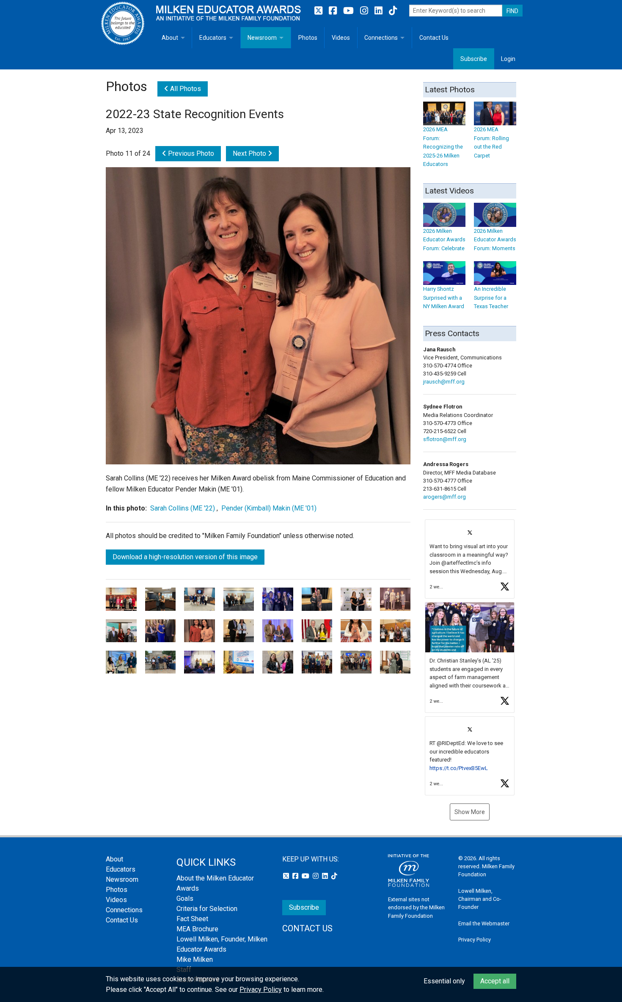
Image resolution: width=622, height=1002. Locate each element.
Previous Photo (190, 153)
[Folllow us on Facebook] (334, 11)
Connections (381, 37)
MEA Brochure (197, 929)
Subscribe (473, 58)
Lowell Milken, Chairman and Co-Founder (479, 899)
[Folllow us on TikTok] (393, 11)
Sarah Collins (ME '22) (182, 508)
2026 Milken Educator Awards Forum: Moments (495, 239)
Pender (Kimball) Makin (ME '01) (269, 508)
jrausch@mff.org (444, 381)
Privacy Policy (474, 939)
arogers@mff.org (444, 497)
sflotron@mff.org (444, 439)
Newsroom (262, 37)
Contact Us (434, 37)
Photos (307, 37)
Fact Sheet (192, 919)
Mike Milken (194, 959)
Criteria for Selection (206, 909)
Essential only (444, 981)
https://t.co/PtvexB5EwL (458, 768)
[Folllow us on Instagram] (365, 11)
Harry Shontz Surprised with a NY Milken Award (443, 297)
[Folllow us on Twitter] (319, 11)
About (170, 37)
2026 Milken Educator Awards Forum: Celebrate (444, 239)
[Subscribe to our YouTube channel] (349, 11)
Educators (212, 37)
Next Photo (250, 153)
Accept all (494, 981)
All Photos (184, 89)
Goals (184, 898)
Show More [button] (469, 812)
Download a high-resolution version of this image (185, 557)
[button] (469, 559)
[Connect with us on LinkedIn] (379, 11)
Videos (341, 37)
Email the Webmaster (483, 923)
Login (508, 58)
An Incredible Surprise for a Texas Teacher (491, 297)
